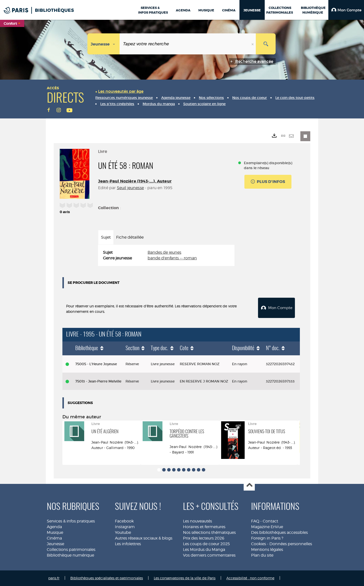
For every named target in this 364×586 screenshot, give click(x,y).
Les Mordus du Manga (204, 549)
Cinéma (54, 538)
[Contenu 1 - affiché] (159, 470)
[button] (346, 10)
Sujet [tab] (106, 237)
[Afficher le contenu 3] (169, 470)
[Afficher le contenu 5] (179, 470)
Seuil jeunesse (130, 187)
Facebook (124, 521)
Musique (55, 532)
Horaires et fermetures (204, 526)
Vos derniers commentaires (209, 555)
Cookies (258, 543)
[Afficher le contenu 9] (198, 470)
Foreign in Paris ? (267, 538)
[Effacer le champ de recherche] (253, 43)
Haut (249, 485)
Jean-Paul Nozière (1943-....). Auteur (135, 181)
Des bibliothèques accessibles (279, 532)
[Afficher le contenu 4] (174, 470)
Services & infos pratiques (71, 521)
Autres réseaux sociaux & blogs (143, 538)
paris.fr (53, 578)
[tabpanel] (166, 255)
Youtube (123, 532)
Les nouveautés (197, 521)
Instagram (125, 526)
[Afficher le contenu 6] (183, 470)
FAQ (255, 521)
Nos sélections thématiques (209, 532)
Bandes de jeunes (164, 252)
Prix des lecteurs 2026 (203, 538)
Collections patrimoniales (71, 549)
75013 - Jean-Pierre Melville (98, 381)
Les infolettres (128, 543)
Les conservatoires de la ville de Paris (184, 578)
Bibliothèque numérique (70, 555)
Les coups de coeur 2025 (206, 543)
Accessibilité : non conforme (250, 578)
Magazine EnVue (267, 526)
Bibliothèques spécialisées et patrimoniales (106, 578)
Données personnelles (290, 543)
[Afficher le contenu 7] (188, 470)
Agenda (54, 526)
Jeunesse (55, 543)
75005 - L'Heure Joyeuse (96, 364)
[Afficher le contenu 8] (193, 470)
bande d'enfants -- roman (172, 258)
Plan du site (262, 555)
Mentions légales (267, 549)
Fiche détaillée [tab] (130, 237)
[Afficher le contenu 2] (164, 470)
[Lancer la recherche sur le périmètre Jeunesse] (266, 43)
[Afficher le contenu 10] (203, 470)
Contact (270, 521)
